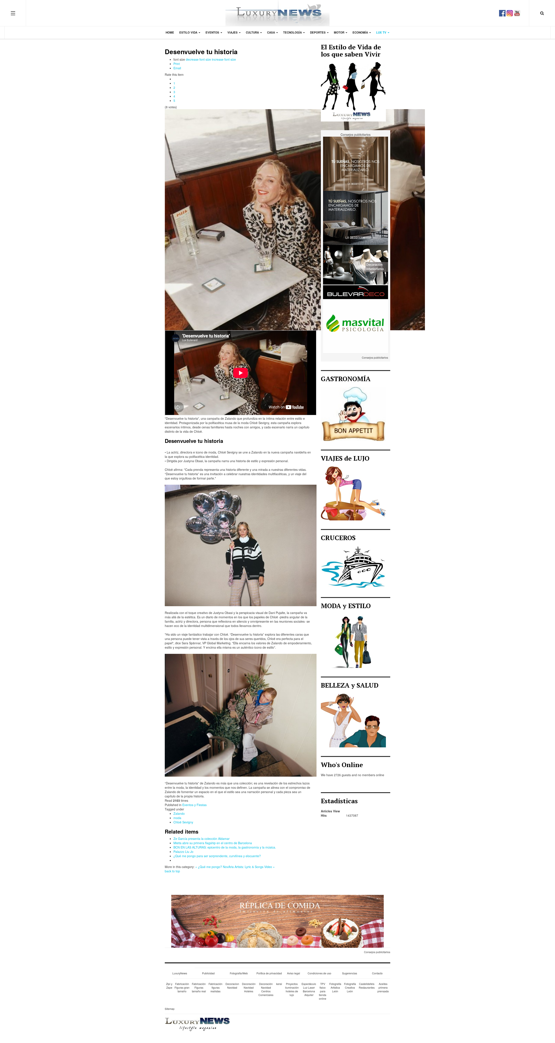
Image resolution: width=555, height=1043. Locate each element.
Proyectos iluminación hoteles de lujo (292, 989)
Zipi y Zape (169, 985)
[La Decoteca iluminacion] (355, 163)
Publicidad (208, 973)
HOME (170, 32)
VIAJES (232, 32)
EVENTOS (213, 32)
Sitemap (170, 1009)
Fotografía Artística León (335, 987)
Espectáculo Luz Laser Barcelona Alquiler (309, 989)
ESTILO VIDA (188, 32)
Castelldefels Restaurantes (367, 985)
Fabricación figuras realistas (215, 987)
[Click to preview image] (295, 219)
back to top (172, 871)
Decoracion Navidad (232, 985)
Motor (339, 32)
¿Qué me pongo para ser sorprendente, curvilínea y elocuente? (217, 856)
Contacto (377, 973)
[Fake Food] (277, 921)
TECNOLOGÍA (293, 32)
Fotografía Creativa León (350, 987)
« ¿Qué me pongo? (208, 867)
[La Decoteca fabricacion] (355, 217)
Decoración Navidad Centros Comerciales (265, 989)
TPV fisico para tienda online (322, 991)
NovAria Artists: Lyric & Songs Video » (249, 867)
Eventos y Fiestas (194, 805)
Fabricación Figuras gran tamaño (182, 987)
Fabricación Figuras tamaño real (199, 987)
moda (177, 818)
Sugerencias (349, 973)
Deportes (318, 32)
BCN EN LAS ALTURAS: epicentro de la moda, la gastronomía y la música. (224, 847)
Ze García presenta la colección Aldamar (201, 838)
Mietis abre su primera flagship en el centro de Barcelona (212, 843)
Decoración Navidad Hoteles (249, 987)
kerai (279, 984)
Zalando (179, 813)
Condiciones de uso (319, 973)
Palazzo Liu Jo (183, 851)
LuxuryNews (179, 973)
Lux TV (381, 32)
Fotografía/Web (239, 973)
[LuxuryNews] (277, 13)
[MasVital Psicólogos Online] (355, 326)
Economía (361, 32)
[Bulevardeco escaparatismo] (355, 271)
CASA (271, 32)
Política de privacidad (269, 973)
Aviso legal (293, 973)
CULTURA (253, 32)
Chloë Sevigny (183, 822)
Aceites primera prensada (383, 987)
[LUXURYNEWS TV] (517, 12)
